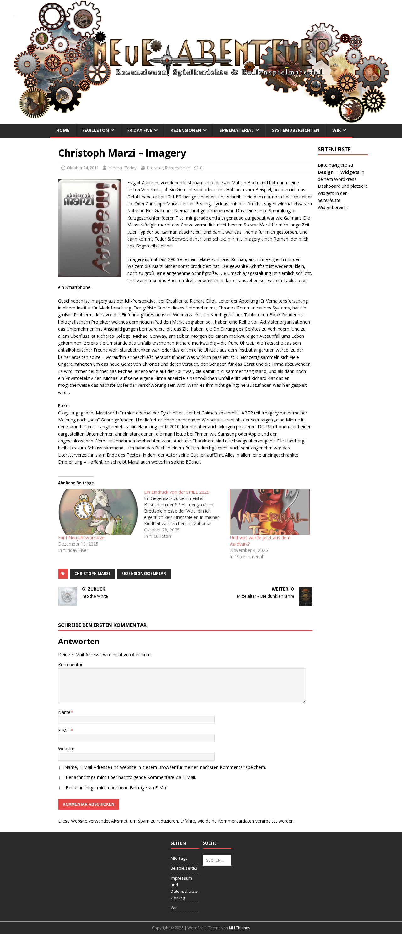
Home (62, 130)
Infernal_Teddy (122, 167)
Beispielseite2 (184, 868)
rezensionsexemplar (143, 573)
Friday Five (139, 130)
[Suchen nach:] (217, 860)
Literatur (155, 167)
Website (66, 749)
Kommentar (70, 665)
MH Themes (239, 928)
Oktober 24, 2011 (83, 167)
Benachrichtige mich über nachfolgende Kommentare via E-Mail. (131, 777)
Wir (336, 130)
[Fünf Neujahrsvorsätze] (98, 512)
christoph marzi (92, 573)
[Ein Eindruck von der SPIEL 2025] (187, 514)
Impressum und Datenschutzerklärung (185, 887)
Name (64, 712)
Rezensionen (186, 130)
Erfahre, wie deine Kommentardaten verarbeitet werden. (237, 821)
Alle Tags (179, 858)
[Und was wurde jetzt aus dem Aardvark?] (270, 512)
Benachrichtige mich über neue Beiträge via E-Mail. (117, 788)
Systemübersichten (295, 130)
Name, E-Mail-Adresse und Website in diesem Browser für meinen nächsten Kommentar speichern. (165, 767)
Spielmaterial (237, 130)
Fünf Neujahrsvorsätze (81, 538)
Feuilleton (95, 130)
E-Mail (64, 730)
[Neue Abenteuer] (201, 120)
